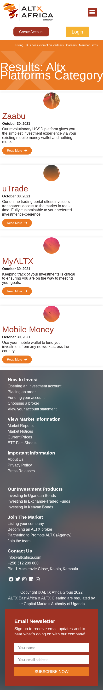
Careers (71, 45)
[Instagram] (24, 579)
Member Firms (88, 45)
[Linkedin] (31, 579)
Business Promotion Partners (45, 45)
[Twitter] (17, 579)
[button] (92, 12)
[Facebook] (11, 579)
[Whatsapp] (37, 579)
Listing (19, 45)
